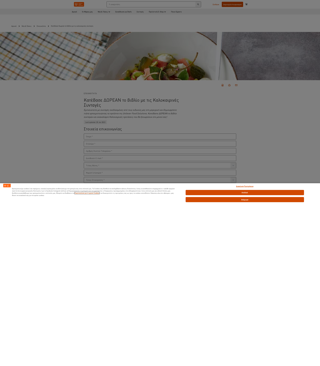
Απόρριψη (244, 200)
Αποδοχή (245, 192)
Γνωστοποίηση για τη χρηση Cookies (87, 193)
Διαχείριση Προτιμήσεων (245, 186)
